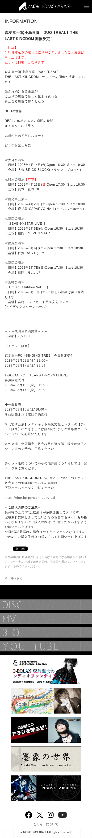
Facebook (28, 813)
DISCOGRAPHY (46, 604)
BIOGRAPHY (46, 632)
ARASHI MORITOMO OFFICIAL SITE (46, 6)
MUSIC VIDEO (46, 618)
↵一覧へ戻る (14, 578)
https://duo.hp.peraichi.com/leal (30, 497)
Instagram (51, 814)
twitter (40, 814)
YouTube (46, 646)
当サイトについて (46, 824)
